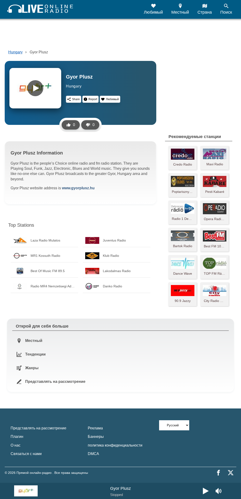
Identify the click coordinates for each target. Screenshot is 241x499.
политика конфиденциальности (115, 445)
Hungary (15, 52)
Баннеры (96, 437)
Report (92, 99)
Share (76, 99)
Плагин (17, 437)
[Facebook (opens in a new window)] (218, 472)
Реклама (95, 428)
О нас (15, 445)
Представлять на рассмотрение (38, 428)
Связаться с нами (26, 454)
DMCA (93, 454)
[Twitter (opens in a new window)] (230, 472)
